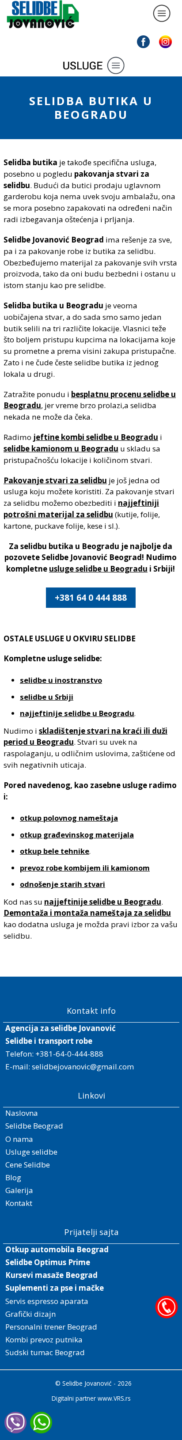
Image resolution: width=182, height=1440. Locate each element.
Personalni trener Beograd (51, 1327)
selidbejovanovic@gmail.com (83, 1066)
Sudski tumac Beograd (45, 1352)
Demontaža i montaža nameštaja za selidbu (87, 913)
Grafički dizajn (30, 1314)
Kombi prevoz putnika (44, 1339)
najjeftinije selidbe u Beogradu (77, 713)
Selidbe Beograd (34, 1126)
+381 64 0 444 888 (91, 597)
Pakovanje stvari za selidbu (55, 480)
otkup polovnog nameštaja (69, 818)
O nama (19, 1139)
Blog (13, 1177)
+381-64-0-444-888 (69, 1054)
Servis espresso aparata (46, 1301)
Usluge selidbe (31, 1152)
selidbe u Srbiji (46, 697)
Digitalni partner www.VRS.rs (91, 1398)
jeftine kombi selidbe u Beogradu (95, 437)
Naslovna (21, 1113)
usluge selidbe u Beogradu (98, 569)
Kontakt (18, 1203)
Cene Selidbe (27, 1165)
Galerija (19, 1190)
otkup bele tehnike (54, 851)
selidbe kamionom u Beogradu (61, 448)
